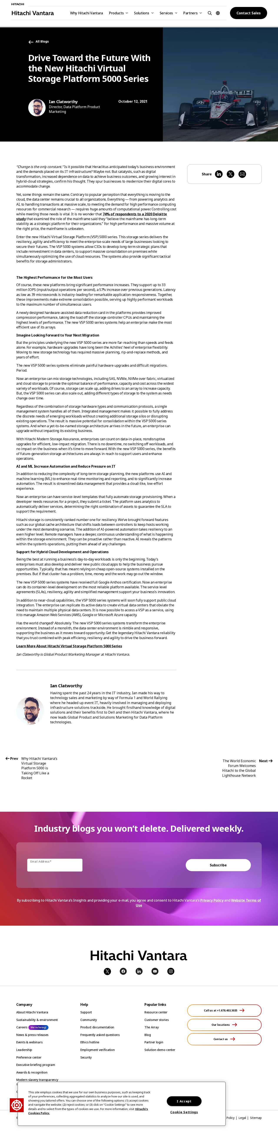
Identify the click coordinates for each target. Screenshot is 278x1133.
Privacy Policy (211, 900)
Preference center (28, 1057)
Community (88, 1020)
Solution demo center (159, 1050)
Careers (21, 1027)
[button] (209, 13)
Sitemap (256, 1118)
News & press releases (32, 1035)
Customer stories (156, 1020)
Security (86, 1057)
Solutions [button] (141, 13)
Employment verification (97, 1050)
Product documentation (97, 1027)
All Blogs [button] (42, 41)
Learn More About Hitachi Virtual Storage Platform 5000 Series (69, 646)
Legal (242, 1118)
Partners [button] (190, 13)
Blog (147, 1035)
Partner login (153, 1042)
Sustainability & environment (37, 1020)
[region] (121, 1104)
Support (86, 1012)
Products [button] (116, 13)
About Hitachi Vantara (32, 1012)
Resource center (155, 1012)
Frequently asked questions (100, 1035)
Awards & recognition (31, 1072)
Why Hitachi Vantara (86, 13)
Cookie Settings (184, 1112)
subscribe (218, 865)
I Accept (184, 1101)
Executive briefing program (35, 1065)
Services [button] (166, 13)
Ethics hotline (89, 1042)
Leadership (24, 1050)
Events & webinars (29, 1042)
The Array (151, 1027)
